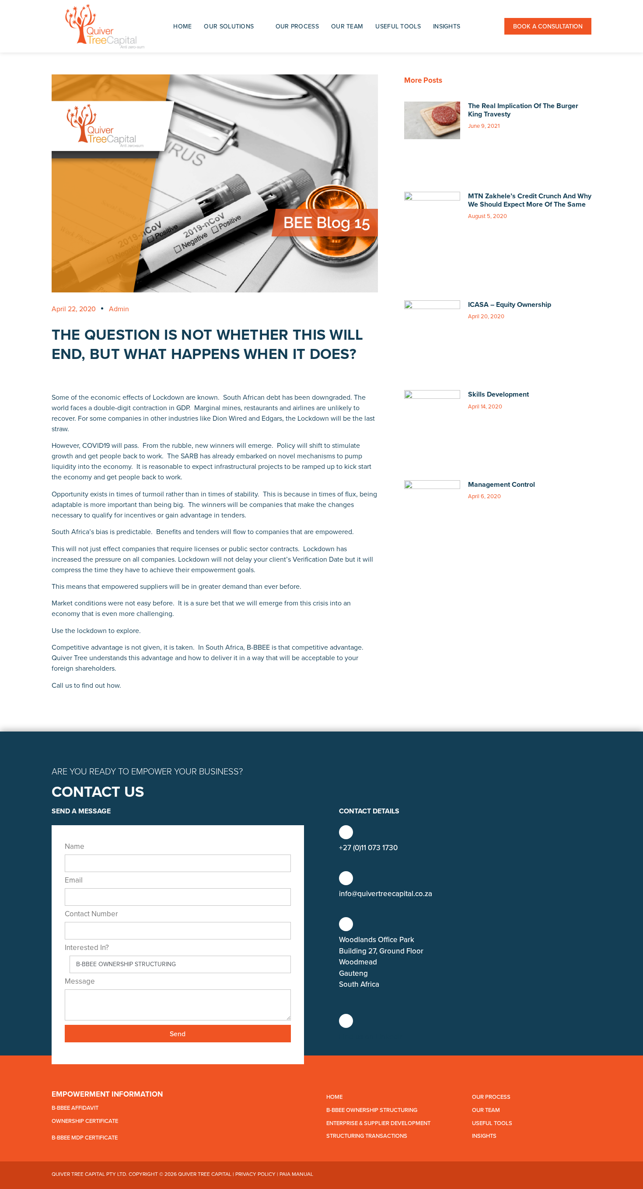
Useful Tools (398, 26)
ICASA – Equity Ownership (509, 304)
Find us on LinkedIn (371, 1036)
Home (182, 26)
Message (80, 982)
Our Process (297, 26)
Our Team (347, 26)
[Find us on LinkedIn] (346, 1021)
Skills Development (498, 394)
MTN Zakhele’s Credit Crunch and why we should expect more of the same (529, 200)
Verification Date (318, 559)
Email (74, 880)
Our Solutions (229, 26)
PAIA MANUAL (296, 1174)
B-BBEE (258, 647)
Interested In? (87, 948)
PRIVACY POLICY (255, 1174)
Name (74, 847)
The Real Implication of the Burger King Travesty (523, 110)
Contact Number (91, 914)
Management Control (501, 484)
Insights (446, 26)
